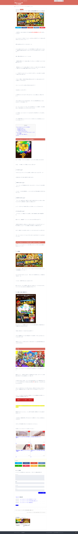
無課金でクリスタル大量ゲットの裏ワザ (24, 399)
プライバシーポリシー (17, 532)
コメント (16, 474)
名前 (16, 481)
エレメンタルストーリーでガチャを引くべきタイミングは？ (25, 132)
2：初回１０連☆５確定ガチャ (22, 134)
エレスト (18, 6)
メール (16, 485)
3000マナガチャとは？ (21, 129)
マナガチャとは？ (20, 128)
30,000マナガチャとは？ (21, 130)
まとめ (17, 135)
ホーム (15, 6)
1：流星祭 (19, 133)
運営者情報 (23, 532)
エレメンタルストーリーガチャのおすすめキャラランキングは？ (36, 512)
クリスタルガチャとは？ (22, 131)
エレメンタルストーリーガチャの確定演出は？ (26, 502)
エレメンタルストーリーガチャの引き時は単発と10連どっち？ (29, 500)
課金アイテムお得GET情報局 (19, 3)
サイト (16, 488)
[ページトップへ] (76, 532)
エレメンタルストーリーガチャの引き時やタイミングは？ (28, 499)
